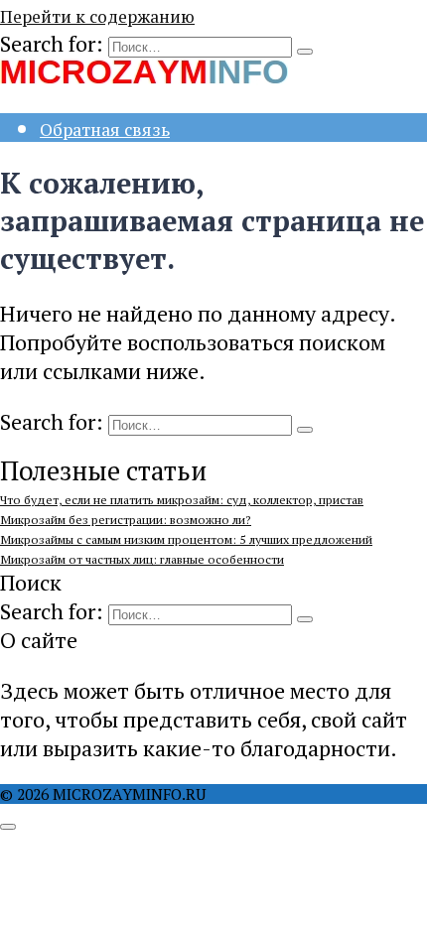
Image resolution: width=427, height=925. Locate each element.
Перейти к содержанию (97, 16)
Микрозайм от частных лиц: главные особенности (142, 559)
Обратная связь (105, 129)
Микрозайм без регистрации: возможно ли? (125, 519)
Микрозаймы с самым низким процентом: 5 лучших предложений (186, 539)
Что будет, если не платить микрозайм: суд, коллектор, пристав (181, 499)
